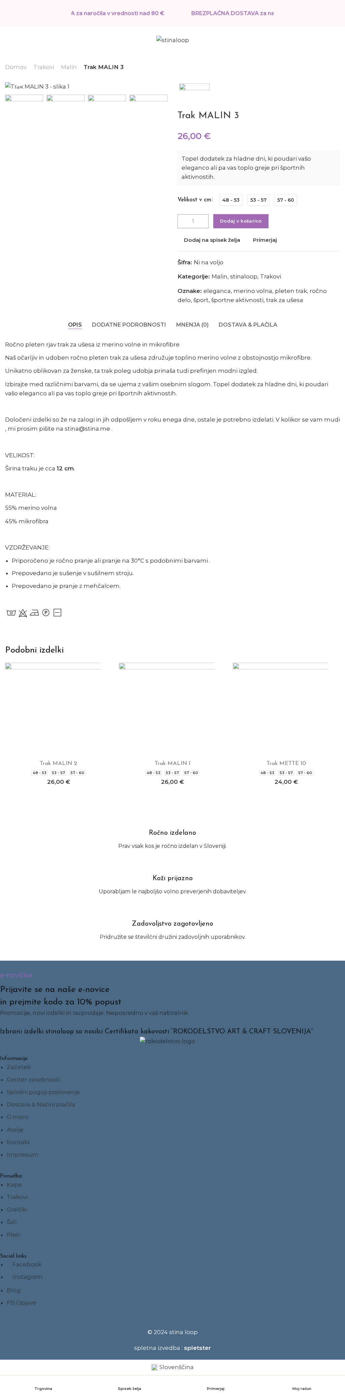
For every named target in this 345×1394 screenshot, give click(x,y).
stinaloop (243, 276)
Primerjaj (265, 240)
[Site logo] (172, 40)
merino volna (252, 291)
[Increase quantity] (203, 221)
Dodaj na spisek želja (212, 240)
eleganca (217, 291)
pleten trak (291, 291)
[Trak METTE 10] (286, 710)
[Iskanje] (322, 40)
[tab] (75, 325)
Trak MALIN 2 (58, 763)
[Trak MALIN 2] (58, 710)
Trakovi (43, 67)
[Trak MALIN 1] (172, 710)
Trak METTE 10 (286, 763)
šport (201, 300)
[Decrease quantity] (183, 221)
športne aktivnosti (237, 300)
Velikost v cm (194, 200)
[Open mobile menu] (8, 40)
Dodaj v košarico (241, 221)
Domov (16, 67)
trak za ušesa (284, 300)
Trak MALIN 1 (172, 763)
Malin (69, 67)
